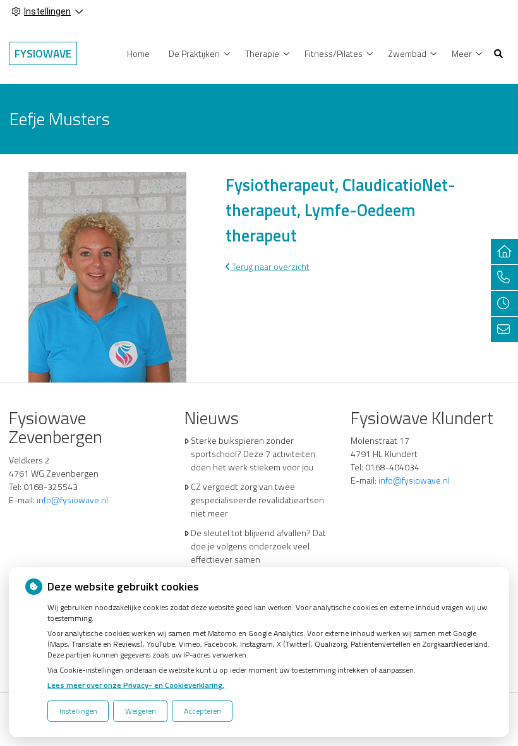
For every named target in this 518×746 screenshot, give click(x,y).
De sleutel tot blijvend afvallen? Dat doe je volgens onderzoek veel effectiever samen (258, 546)
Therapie (262, 53)
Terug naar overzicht (270, 266)
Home (138, 53)
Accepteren (202, 711)
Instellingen (78, 711)
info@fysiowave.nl (72, 499)
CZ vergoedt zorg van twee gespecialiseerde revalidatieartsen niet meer (257, 500)
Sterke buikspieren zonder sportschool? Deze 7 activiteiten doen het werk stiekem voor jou (253, 454)
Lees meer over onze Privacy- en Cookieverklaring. (135, 685)
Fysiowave (43, 53)
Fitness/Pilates (333, 53)
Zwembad (407, 53)
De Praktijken (194, 53)
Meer (462, 53)
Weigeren (140, 711)
